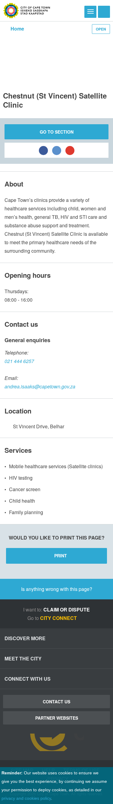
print (60, 556)
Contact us (56, 702)
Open (101, 29)
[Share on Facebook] (43, 150)
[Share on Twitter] (56, 150)
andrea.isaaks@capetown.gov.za (40, 386)
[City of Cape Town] (26, 10)
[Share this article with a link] (69, 150)
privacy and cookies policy (26, 798)
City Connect (59, 617)
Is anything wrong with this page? (56, 588)
